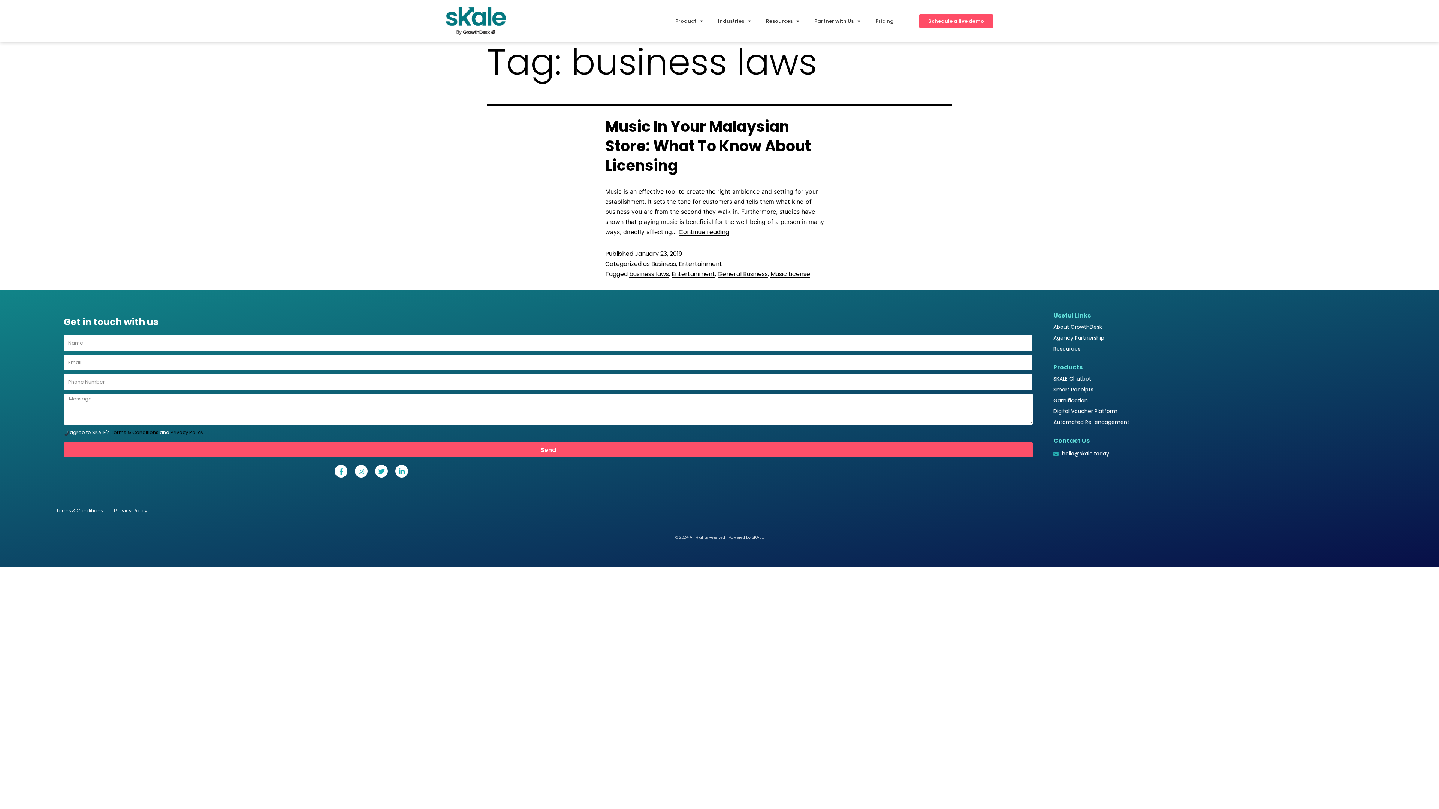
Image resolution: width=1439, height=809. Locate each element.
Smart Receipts (1073, 389)
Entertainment (700, 264)
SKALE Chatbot (1072, 378)
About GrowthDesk (1077, 327)
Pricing (884, 21)
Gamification (1070, 400)
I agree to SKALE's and (135, 432)
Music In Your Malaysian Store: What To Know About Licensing (708, 146)
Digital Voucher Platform (1085, 411)
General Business (743, 274)
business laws (649, 274)
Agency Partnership (1078, 338)
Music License (790, 274)
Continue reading (704, 232)
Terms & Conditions (135, 432)
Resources (1066, 348)
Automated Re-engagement (1091, 422)
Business (663, 264)
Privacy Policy (187, 432)
